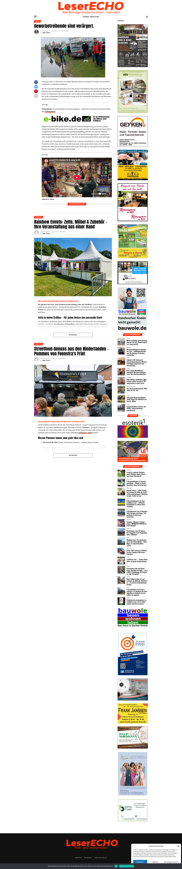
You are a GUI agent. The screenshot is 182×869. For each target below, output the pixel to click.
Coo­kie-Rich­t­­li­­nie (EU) (100, 858)
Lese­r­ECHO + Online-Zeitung (91, 17)
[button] (178, 846)
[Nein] (180, 866)
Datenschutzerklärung (126, 866)
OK (116, 866)
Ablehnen (155, 862)
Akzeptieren (140, 862)
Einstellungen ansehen (171, 862)
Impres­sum (78, 858)
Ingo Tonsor (46, 32)
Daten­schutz (88, 858)
